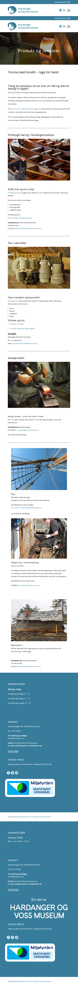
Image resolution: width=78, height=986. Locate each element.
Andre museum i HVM (62, 2)
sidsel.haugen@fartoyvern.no (28, 430)
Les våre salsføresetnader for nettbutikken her (25, 746)
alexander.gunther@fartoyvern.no (28, 666)
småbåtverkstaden (28, 109)
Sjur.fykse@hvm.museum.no (30, 585)
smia (39, 109)
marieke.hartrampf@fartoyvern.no (25, 343)
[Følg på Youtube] (16, 772)
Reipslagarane (13, 301)
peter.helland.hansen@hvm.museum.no (27, 228)
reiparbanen (15, 109)
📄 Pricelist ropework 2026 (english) (21, 329)
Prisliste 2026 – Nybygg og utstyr (20, 218)
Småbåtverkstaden (15, 193)
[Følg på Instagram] (12, 772)
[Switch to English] (62, 9)
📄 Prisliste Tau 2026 (15, 324)
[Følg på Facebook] (8, 772)
